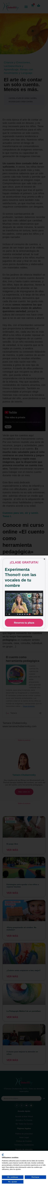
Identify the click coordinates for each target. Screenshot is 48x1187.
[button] (44, 559)
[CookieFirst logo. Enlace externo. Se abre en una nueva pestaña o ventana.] (3, 1155)
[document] (24, 593)
